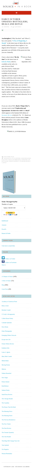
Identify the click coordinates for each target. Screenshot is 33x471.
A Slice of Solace (6, 280)
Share (3, 265)
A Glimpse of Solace (7, 276)
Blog (12, 156)
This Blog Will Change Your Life (10, 441)
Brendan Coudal (6, 310)
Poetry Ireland (5, 382)
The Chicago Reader (7, 398)
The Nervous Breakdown (8, 419)
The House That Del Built (9, 407)
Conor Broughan (26, 158)
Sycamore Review (7, 115)
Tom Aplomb (5, 445)
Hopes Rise (25, 159)
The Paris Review (6, 428)
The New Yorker (6, 424)
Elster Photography (7, 331)
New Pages (5, 377)
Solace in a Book (16, 4)
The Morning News (7, 411)
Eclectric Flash (6, 159)
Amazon (4, 225)
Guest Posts (5, 289)
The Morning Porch (7, 415)
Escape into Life (6, 339)
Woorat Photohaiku (7, 453)
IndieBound (5, 221)
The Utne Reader (6, 436)
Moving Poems (6, 365)
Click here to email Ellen (8, 246)
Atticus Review (16, 158)
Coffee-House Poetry (7, 318)
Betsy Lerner (5, 305)
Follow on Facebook (10, 262)
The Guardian (5, 403)
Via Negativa (5, 449)
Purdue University (14, 161)
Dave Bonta (5, 327)
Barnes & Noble (6, 233)
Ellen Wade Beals (16, 159)
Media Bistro (5, 360)
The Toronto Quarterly (8, 432)
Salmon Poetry (6, 390)
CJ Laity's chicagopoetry (8, 314)
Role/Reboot (5, 386)
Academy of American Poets (9, 301)
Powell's (4, 229)
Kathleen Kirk (5, 348)
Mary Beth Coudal (7, 356)
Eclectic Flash (6, 62)
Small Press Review (7, 394)
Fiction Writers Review (8, 344)
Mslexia (4, 369)
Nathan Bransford (6, 373)
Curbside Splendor (7, 322)
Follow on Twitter (10, 258)
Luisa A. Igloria (6, 352)
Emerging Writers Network (9, 335)
